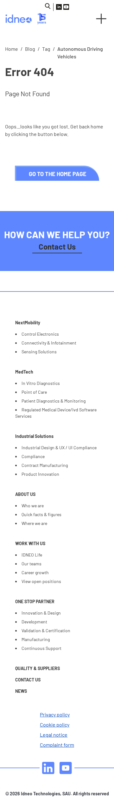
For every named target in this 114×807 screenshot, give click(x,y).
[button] (101, 18)
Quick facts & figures (41, 514)
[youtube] (66, 768)
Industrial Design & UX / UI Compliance (59, 447)
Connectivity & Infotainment (49, 342)
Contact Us (57, 246)
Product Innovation (40, 474)
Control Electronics (40, 334)
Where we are (34, 523)
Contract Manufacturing (45, 465)
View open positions (41, 581)
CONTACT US (28, 679)
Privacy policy (55, 714)
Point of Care (34, 392)
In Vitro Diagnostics (41, 383)
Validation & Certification (46, 630)
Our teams (31, 563)
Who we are (33, 505)
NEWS (21, 691)
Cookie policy (54, 724)
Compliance (33, 456)
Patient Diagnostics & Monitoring (54, 401)
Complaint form (57, 745)
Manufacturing (36, 639)
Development (34, 621)
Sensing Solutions (39, 351)
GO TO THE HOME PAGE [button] (57, 173)
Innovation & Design (41, 613)
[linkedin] (48, 768)
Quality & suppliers (37, 668)
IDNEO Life (32, 554)
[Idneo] (28, 18)
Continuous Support (41, 648)
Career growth (35, 572)
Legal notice (53, 735)
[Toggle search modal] (48, 6)
